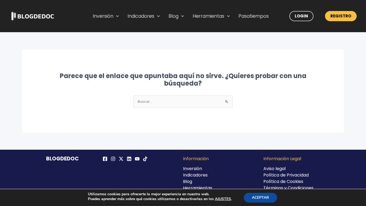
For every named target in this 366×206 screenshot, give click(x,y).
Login (301, 16)
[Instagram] (113, 158)
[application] (116, 16)
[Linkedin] (129, 158)
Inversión (103, 16)
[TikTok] (145, 158)
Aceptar (260, 197)
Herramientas (208, 16)
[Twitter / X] (121, 158)
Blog (173, 16)
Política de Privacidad (286, 175)
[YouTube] (137, 158)
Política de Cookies (283, 181)
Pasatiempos (253, 16)
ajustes (223, 199)
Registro (340, 16)
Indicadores (141, 16)
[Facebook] (105, 158)
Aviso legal (274, 168)
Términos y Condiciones (288, 188)
